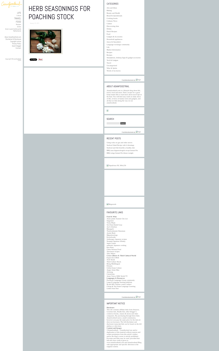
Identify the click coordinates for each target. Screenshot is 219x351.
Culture (19, 15)
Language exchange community (118, 44)
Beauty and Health (113, 13)
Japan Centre (111, 243)
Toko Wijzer (111, 253)
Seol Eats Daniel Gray (114, 225)
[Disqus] (64, 100)
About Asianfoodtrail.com (13, 37)
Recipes (18, 24)
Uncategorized (112, 65)
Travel (17, 18)
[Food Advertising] (107, 111)
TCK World (111, 260)
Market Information (114, 50)
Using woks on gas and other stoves (119, 142)
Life (19, 12)
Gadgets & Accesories (114, 37)
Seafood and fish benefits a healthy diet (121, 148)
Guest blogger (16, 46)
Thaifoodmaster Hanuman (116, 231)
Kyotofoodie (111, 237)
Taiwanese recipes (113, 251)
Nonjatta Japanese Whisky (116, 241)
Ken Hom (110, 247)
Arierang (110, 272)
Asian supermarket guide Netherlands (13, 30)
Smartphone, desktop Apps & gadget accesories (124, 58)
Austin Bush (111, 233)
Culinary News (112, 21)
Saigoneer (110, 221)
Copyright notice (15, 41)
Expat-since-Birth (113, 258)
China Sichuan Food (114, 249)
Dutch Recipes (112, 31)
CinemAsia (111, 274)
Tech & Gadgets (112, 60)
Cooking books (112, 18)
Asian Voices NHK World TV (117, 276)
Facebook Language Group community (121, 280)
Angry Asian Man (113, 270)
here (119, 326)
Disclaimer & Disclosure (13, 39)
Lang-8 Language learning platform (119, 282)
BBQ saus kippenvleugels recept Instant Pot (122, 150)
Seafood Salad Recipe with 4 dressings (120, 145)
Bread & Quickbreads (114, 16)
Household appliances (114, 39)
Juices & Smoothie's (114, 42)
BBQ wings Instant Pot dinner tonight (120, 153)
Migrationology (112, 235)
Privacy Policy (16, 44)
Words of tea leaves (114, 71)
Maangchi (110, 229)
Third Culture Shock (114, 262)
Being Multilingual (113, 264)
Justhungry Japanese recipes (117, 239)
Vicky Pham (111, 223)
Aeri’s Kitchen (112, 227)
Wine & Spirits (112, 68)
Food (18, 21)
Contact (18, 48)
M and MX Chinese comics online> (119, 284)
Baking (109, 10)
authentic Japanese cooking (116, 245)
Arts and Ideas (112, 8)
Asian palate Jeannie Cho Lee (117, 219)
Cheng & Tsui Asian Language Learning (121, 286)
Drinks (19, 27)
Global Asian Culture (114, 268)
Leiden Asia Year (113, 288)
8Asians (109, 266)
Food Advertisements (128, 80)
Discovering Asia (113, 26)
